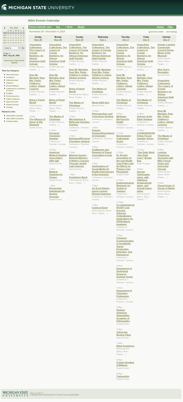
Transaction (122, 376)
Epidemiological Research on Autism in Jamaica (125, 187)
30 (13, 33)
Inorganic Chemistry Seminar (54, 136)
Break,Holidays (12, 86)
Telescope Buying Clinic (123, 333)
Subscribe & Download (14, 60)
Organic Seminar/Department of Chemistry (103, 133)
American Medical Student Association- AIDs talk (58, 156)
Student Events (12, 105)
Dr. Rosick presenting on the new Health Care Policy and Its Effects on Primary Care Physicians (125, 163)
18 (23, 38)
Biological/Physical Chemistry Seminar (79, 140)
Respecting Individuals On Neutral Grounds (57, 192)
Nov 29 (58, 39)
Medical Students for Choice (56, 174)
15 (16, 38)
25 (23, 40)
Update (14, 63)
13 (11, 38)
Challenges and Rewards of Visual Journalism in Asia (102, 152)
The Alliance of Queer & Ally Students (37, 122)
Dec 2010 (14, 28)
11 (23, 35)
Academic (10, 77)
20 (11, 40)
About (32, 393)
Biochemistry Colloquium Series (123, 139)
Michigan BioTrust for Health (122, 119)
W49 (4, 35)
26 (8, 42)
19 (8, 40)
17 (21, 38)
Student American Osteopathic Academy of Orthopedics (123, 315)
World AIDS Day (100, 102)
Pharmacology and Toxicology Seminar (103, 115)
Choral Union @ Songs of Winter (166, 187)
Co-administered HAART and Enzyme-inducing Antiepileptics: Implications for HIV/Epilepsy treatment (125, 215)
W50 (4, 38)
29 (11, 33)
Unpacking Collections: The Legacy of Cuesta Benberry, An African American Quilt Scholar (37, 54)
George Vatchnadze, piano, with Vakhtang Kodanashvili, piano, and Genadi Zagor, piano (144, 181)
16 (18, 38)
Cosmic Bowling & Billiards (125, 364)
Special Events (12, 102)
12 (8, 38)
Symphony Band (78, 177)
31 (21, 42)
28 (8, 33)
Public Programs (13, 99)
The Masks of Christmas (56, 117)
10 (21, 35)
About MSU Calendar (14, 116)
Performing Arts (12, 96)
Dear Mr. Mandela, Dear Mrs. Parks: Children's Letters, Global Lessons (37, 82)
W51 (4, 40)
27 (11, 42)
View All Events (12, 75)
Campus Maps (12, 121)
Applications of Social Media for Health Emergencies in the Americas (103, 170)
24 (21, 40)
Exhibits (9, 94)
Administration (12, 80)
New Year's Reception (164, 71)
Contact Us (39, 393)
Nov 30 (79, 39)
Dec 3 (146, 39)
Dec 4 (166, 39)
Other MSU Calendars (15, 119)
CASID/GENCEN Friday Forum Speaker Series (146, 136)
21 (13, 40)
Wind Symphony (125, 346)
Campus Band (100, 207)
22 (16, 40)
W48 (4, 33)
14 (13, 38)
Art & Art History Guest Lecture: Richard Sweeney (101, 191)
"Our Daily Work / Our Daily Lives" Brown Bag (145, 156)
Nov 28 (38, 39)
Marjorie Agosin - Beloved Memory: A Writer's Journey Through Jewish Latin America (79, 161)
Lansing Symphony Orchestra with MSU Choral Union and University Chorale (165, 160)
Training (9, 107)
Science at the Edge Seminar (144, 117)
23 (18, 40)
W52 (4, 42)
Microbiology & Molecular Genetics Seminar (79, 122)
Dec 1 (103, 39)
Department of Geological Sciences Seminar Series (124, 272)
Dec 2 (126, 39)
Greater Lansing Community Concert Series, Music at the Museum (166, 50)
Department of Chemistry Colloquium (124, 293)
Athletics (9, 83)
